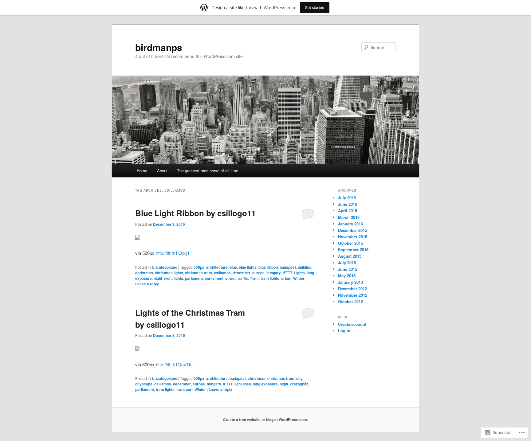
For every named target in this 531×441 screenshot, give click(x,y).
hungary (273, 272)
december (241, 272)
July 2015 (347, 262)
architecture (217, 267)
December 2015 (352, 230)
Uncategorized (164, 267)
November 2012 (352, 295)
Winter (299, 278)
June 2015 (347, 269)
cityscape (143, 384)
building (304, 267)
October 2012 (350, 301)
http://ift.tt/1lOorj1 (173, 253)
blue (233, 267)
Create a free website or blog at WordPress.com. (265, 419)
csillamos (222, 272)
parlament (194, 278)
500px (199, 267)
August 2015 (349, 256)
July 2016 (347, 198)
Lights (299, 272)
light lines (242, 384)
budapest (288, 267)
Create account (352, 324)
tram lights (270, 278)
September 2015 (353, 249)
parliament (214, 278)
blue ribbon (268, 267)
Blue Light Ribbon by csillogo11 (195, 213)
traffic (243, 278)
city (299, 378)
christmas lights (169, 272)
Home (142, 171)
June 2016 (347, 204)
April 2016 (347, 210)
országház (299, 384)
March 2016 (349, 217)
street (230, 278)
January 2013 (350, 282)
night (158, 278)
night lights (173, 278)
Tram (254, 278)
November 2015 (352, 237)
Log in (344, 331)
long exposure (265, 384)
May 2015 (347, 276)
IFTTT (287, 272)
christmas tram (198, 272)
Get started (314, 7)
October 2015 (350, 243)
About (162, 171)
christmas (144, 272)
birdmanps (158, 47)
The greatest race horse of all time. (208, 171)
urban (286, 278)
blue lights (248, 267)
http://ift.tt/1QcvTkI (174, 364)
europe (258, 272)
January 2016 (350, 224)
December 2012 (352, 288)
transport (184, 389)
